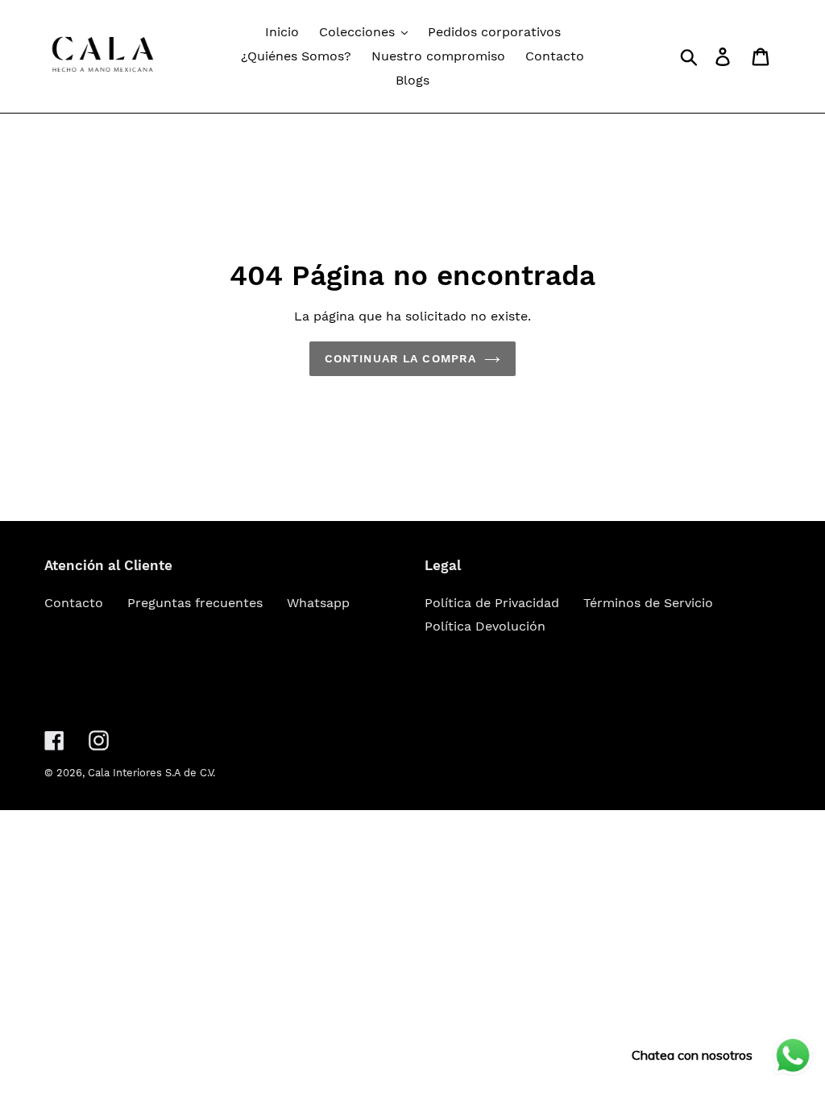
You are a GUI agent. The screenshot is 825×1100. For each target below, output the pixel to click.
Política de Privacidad (492, 602)
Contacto (73, 602)
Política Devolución (485, 626)
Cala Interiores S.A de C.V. (151, 773)
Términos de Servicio (648, 602)
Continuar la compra (400, 358)
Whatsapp (318, 602)
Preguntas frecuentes (195, 602)
